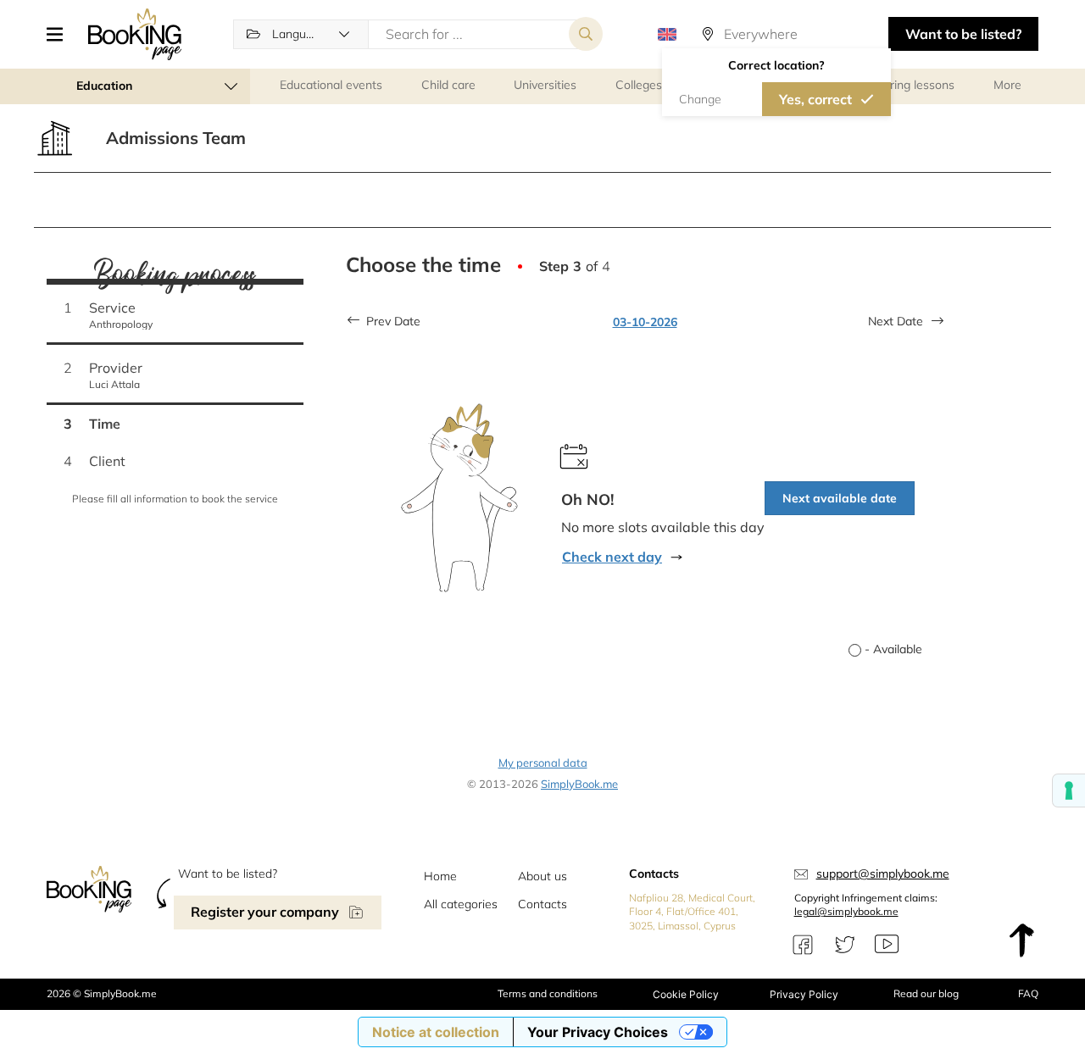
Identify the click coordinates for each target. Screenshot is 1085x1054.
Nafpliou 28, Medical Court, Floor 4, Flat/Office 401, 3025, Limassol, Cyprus (692, 912)
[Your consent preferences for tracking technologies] (1069, 790)
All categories (461, 904)
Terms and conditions (548, 993)
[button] (61, 34)
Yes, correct (815, 99)
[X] (845, 944)
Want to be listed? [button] (963, 33)
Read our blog (926, 993)
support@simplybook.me (882, 873)
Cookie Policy (686, 994)
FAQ (1028, 993)
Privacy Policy (804, 994)
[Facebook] (802, 944)
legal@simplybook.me (846, 911)
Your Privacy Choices (597, 1031)
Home (440, 876)
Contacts (542, 904)
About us (542, 876)
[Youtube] (887, 944)
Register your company (265, 911)
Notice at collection (435, 1031)
